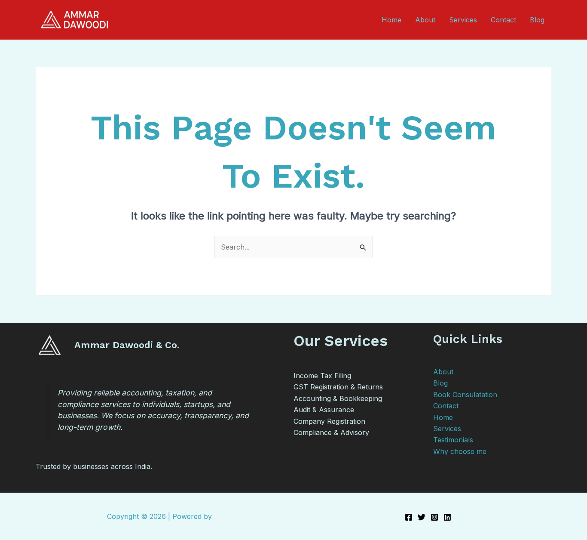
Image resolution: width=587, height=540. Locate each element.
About (425, 19)
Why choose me (459, 451)
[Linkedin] (447, 517)
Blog (537, 19)
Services (463, 19)
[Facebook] (409, 517)
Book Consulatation (465, 394)
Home (391, 19)
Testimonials (453, 439)
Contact (503, 19)
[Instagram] (434, 517)
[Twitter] (421, 517)
